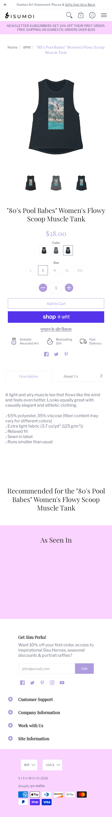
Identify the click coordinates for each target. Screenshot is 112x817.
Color (56, 243)
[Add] (69, 288)
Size (56, 262)
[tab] (28, 376)
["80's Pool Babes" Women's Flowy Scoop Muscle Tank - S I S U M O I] (31, 183)
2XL (80, 270)
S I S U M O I (27, 778)
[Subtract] (43, 288)
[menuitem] (69, 15)
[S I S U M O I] (19, 15)
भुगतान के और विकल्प (56, 329)
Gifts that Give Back (80, 5)
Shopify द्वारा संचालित (31, 786)
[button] (5, 4)
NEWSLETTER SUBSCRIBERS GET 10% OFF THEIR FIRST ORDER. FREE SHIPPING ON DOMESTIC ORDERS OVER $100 (56, 28)
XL (67, 270)
